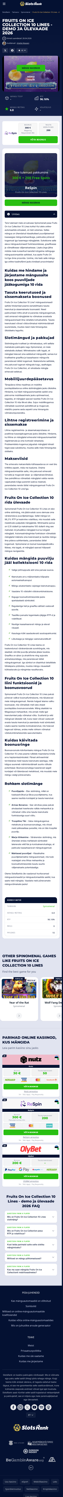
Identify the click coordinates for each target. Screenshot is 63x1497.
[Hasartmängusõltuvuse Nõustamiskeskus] (40, 1443)
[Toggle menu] (4, 4)
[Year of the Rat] (19, 999)
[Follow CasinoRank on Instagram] (20, 1407)
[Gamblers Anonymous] (52, 1459)
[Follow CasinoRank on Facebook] (13, 1407)
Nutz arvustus (31, 1091)
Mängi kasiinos (31, 68)
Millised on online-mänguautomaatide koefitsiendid (23, 1313)
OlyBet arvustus (31, 1181)
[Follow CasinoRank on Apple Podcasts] (48, 1407)
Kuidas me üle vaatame (31, 1356)
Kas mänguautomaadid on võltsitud (31, 1301)
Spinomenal (49, 906)
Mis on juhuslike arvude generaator (31, 1325)
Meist (31, 1345)
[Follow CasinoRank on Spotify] (41, 1407)
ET (29, 1415)
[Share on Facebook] (12, 50)
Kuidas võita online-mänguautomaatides (30, 1320)
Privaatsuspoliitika (31, 1350)
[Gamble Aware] (25, 1459)
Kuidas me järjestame (31, 1361)
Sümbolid (31, 1306)
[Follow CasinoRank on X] (27, 1407)
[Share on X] (5, 50)
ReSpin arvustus (31, 1137)
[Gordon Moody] (31, 1451)
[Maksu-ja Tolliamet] (16, 1443)
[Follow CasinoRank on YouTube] (34, 1407)
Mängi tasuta (31, 78)
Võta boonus (38, 139)
